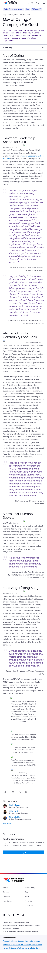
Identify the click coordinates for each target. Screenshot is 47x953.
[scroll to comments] (20, 792)
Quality (37, 925)
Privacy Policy (7, 922)
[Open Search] (28, 3)
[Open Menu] (44, 3)
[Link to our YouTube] (18, 915)
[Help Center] (32, 3)
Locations (6, 896)
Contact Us (29, 905)
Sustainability (30, 888)
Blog (27, 9)
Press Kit (28, 901)
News (27, 896)
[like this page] (13, 791)
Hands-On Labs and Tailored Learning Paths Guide (21, 948)
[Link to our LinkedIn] (4, 915)
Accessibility (7, 928)
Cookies (16, 928)
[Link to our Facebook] (13, 915)
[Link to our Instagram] (23, 915)
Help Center (7, 901)
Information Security (10, 925)
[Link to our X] (9, 915)
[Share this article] (4, 792)
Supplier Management (26, 925)
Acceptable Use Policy (21, 922)
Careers (6, 892)
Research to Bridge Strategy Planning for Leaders (21, 941)
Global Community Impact (13, 9)
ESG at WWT (36, 9)
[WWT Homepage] (10, 2)
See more (7, 823)
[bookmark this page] (26, 792)
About (5, 888)
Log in (38, 3)
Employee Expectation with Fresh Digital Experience (22, 944)
